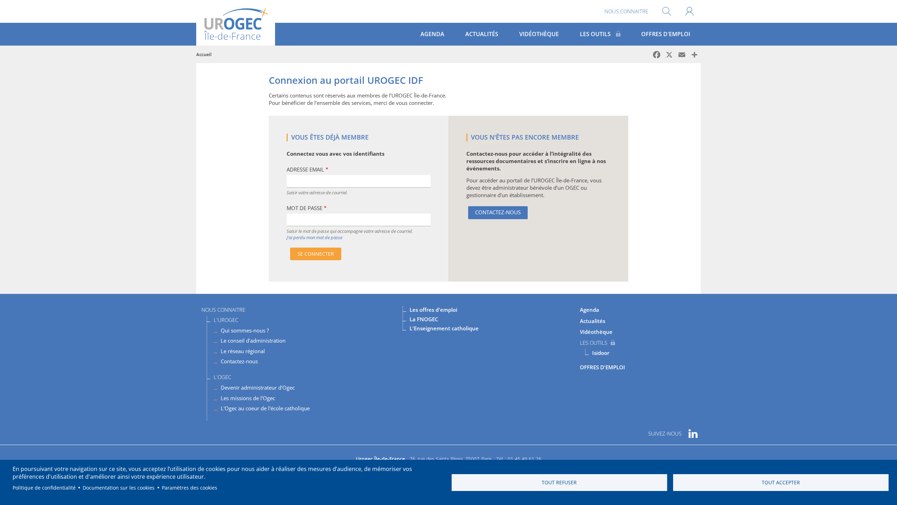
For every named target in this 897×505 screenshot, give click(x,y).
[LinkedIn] (693, 431)
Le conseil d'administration (253, 340)
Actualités (481, 34)
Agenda (432, 34)
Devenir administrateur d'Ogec (258, 387)
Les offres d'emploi (433, 309)
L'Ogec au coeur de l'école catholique (265, 408)
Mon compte (689, 11)
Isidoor (600, 352)
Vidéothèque (539, 34)
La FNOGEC (424, 319)
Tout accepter (781, 482)
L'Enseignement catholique (444, 328)
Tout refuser (559, 482)
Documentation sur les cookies (119, 487)
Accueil (204, 54)
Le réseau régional (243, 351)
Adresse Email (305, 169)
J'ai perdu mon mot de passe (314, 237)
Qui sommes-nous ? (245, 330)
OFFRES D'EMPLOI (665, 34)
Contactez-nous (498, 212)
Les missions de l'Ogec (248, 398)
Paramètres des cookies (189, 487)
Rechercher (666, 11)
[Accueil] (235, 23)
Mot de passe (304, 207)
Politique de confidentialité (44, 487)
